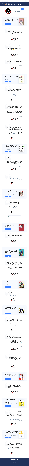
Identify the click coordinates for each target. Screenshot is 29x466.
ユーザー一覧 (5, 3)
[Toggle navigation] (26, 1)
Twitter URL (20, 36)
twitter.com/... (17, 95)
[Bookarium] (5, 1)
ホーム (3, 3)
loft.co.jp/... (16, 49)
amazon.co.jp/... (14, 94)
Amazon (8, 81)
